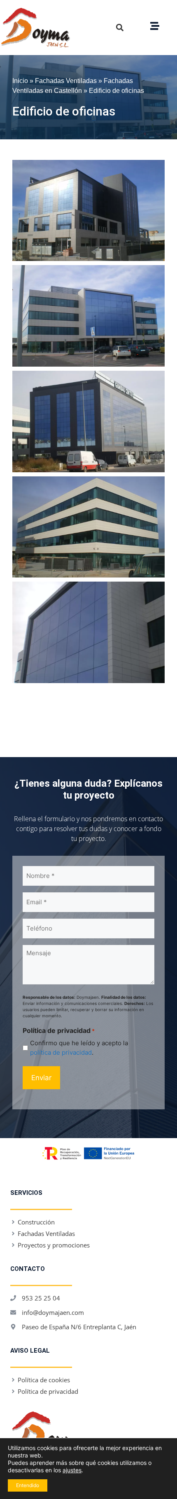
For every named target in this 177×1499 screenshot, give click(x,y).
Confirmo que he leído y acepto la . (79, 1047)
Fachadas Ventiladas (66, 80)
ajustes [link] (72, 1470)
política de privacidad (61, 1052)
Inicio (20, 80)
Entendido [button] (27, 1485)
